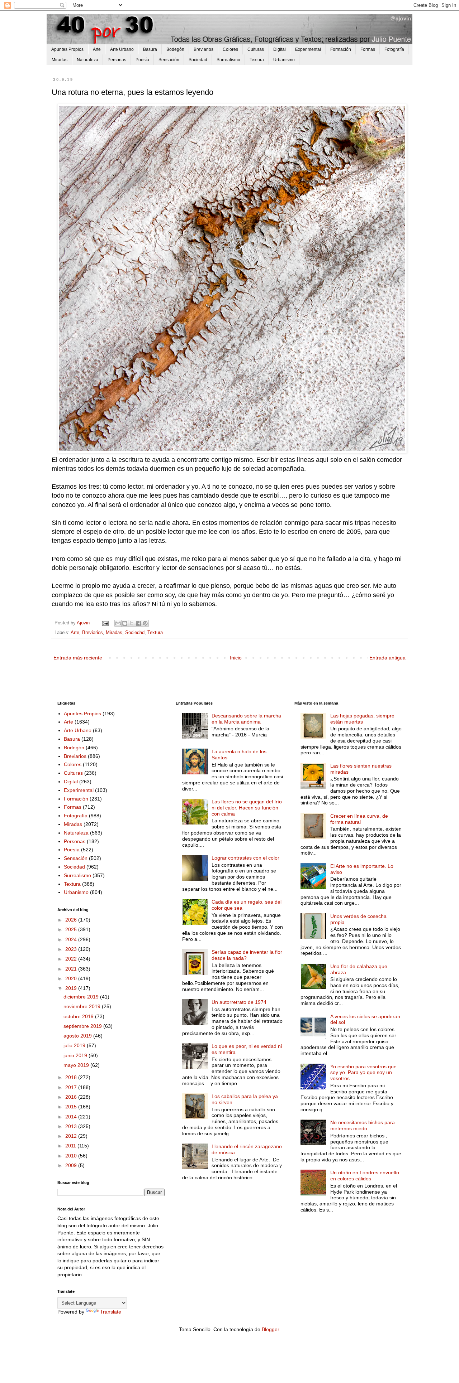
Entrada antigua (387, 658)
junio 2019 (76, 1055)
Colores (230, 49)
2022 (71, 959)
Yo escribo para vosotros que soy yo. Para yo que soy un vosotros (363, 1073)
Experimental (308, 49)
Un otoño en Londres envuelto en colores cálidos (364, 1175)
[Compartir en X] (131, 623)
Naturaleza (87, 59)
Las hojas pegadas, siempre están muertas (362, 719)
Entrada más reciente (77, 658)
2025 (71, 929)
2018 (71, 1077)
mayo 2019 (76, 1065)
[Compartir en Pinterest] (145, 623)
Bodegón (175, 49)
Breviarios (203, 49)
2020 (71, 978)
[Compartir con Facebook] (138, 623)
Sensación (168, 59)
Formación (340, 49)
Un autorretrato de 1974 (239, 1002)
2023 (71, 949)
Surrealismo (228, 59)
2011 (71, 1146)
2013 (71, 1126)
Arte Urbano (122, 49)
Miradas (59, 59)
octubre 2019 (79, 1016)
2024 (71, 939)
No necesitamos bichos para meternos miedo (362, 1125)
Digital (279, 49)
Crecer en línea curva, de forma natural (359, 819)
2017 (71, 1087)
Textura (257, 59)
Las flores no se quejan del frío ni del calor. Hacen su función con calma (247, 808)
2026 (71, 920)
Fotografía (394, 49)
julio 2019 (75, 1045)
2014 (71, 1117)
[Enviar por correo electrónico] (118, 623)
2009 (71, 1165)
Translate (110, 1312)
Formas (367, 49)
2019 (71, 988)
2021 (71, 969)
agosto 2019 (78, 1036)
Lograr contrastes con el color (245, 858)
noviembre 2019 (82, 1006)
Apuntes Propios (67, 49)
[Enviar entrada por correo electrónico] (105, 622)
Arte (97, 49)
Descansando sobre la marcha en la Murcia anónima (246, 719)
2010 (71, 1156)
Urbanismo (284, 59)
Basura (150, 49)
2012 (71, 1136)
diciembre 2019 (81, 997)
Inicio (236, 658)
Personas (117, 59)
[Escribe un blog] (124, 623)
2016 (71, 1097)
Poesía (142, 59)
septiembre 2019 (83, 1026)
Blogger (270, 1329)
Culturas (255, 49)
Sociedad (198, 59)
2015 (71, 1106)
